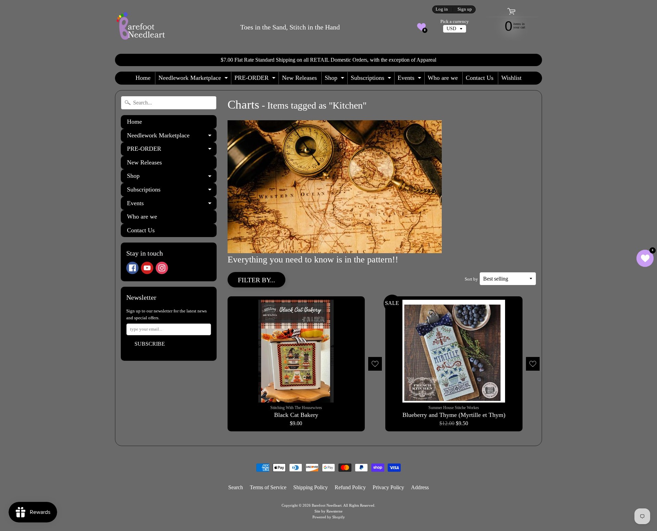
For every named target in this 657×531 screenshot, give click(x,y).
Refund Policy (350, 487)
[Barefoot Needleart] (140, 26)
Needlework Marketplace (194, 79)
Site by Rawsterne (328, 511)
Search (235, 487)
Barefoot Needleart (327, 505)
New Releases (299, 77)
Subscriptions (372, 79)
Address (420, 487)
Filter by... (256, 280)
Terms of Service (268, 487)
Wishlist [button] (511, 77)
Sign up (465, 9)
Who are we (443, 77)
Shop (335, 79)
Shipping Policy (310, 487)
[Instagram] (162, 268)
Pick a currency (454, 21)
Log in (442, 9)
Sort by (471, 279)
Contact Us (479, 77)
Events (410, 79)
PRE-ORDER (255, 79)
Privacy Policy (388, 487)
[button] (421, 27)
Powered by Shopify (328, 517)
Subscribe (149, 344)
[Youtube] (147, 268)
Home (143, 77)
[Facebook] (132, 268)
